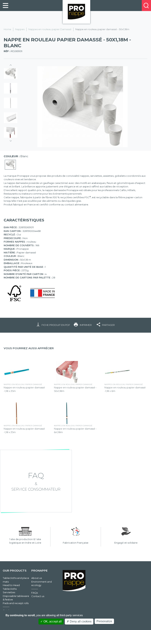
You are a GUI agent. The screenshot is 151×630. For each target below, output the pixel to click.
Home (7, 29)
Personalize (104, 621)
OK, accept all (52, 621)
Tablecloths (10, 588)
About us (36, 577)
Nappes (19, 29)
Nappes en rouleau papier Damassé (49, 29)
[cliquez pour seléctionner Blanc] (10, 165)
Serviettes (9, 592)
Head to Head (11, 585)
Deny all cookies (80, 621)
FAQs (34, 592)
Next (11, 140)
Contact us (37, 596)
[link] (5, 5)
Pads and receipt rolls (16, 603)
